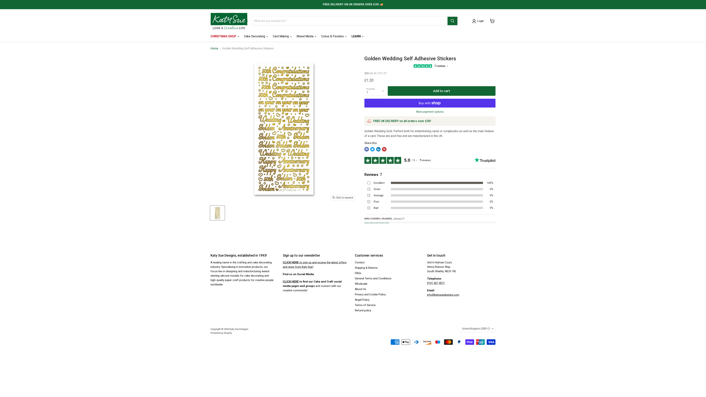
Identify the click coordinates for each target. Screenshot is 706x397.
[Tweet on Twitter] (372, 149)
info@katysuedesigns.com (443, 294)
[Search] (452, 21)
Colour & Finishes (333, 36)
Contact (360, 262)
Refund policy (363, 310)
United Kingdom (476, 328)
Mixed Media (305, 36)
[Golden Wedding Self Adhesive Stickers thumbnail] (217, 213)
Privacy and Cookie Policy (370, 294)
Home (214, 48)
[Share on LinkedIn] (378, 149)
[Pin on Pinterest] (384, 149)
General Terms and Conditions (373, 278)
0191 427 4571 (436, 283)
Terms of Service (365, 305)
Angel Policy (362, 299)
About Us (360, 289)
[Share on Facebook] (366, 149)
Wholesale (361, 283)
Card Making (281, 36)
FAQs (358, 273)
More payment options (430, 111)
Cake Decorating (255, 36)
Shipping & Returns (366, 267)
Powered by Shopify (221, 333)
